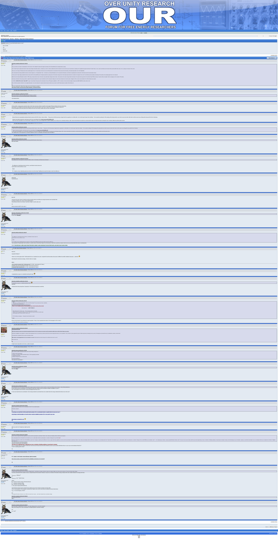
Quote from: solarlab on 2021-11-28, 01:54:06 (20, 405)
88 (9, 56)
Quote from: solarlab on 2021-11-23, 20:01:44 (20, 328)
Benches (12, 38)
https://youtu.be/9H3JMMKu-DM (47, 119)
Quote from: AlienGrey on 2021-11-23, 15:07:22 (20, 158)
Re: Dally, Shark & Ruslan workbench (20, 59)
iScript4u (100, 533)
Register (15, 30)
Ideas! (93, 533)
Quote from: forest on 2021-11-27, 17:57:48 (19, 350)
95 (17, 56)
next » (276, 55)
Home (1, 30)
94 (16, 56)
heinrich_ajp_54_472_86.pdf (18, 265)
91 (12, 56)
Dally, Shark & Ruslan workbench (26, 38)
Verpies (4, 136)
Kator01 (4, 249)
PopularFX (84, 533)
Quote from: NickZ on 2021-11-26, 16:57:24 (19, 300)
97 (19, 56)
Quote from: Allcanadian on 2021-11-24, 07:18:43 (20, 212)
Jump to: (266, 526)
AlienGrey (17, 38)
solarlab (4, 91)
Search (7, 30)
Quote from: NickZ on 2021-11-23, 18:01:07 (19, 232)
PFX (91, 533)
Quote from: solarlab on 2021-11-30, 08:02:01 (20, 496)
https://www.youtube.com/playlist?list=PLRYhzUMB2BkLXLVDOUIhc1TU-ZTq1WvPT (28, 458)
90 (11, 56)
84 (5, 56)
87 (8, 56)
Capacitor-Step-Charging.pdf (18, 267)
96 (18, 56)
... (4, 56)
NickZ (4, 114)
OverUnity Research (5, 38)
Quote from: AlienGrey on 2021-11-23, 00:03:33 (20, 93)
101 (24, 56)
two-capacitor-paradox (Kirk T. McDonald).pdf (21, 264)
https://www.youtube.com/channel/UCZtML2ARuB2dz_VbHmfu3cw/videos (26, 87)
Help (5, 30)
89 (10, 56)
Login (11, 30)
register (145, 32)
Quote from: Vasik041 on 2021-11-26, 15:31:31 (20, 281)
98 (20, 56)
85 (6, 56)
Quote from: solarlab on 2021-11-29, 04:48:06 (20, 434)
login (141, 32)
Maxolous (5, 325)
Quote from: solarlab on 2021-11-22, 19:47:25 (20, 63)
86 (7, 56)
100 (23, 56)
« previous (273, 55)
